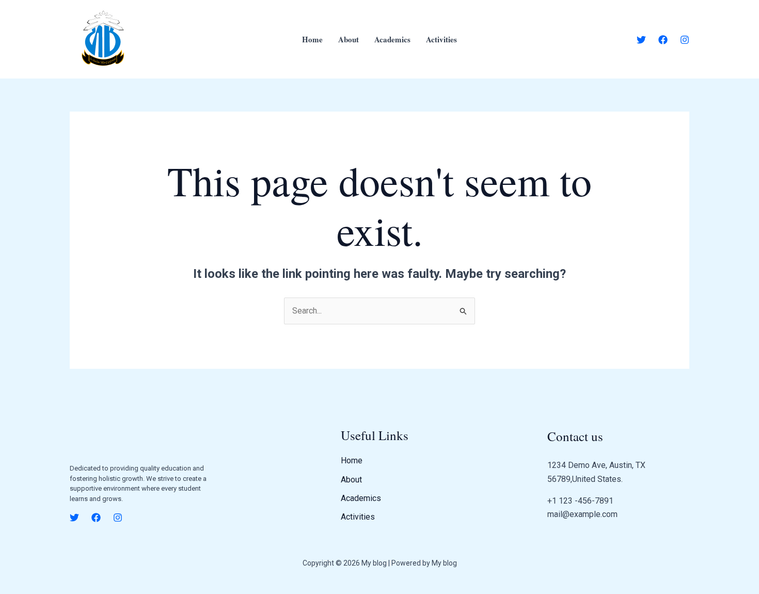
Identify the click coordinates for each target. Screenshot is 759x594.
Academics (392, 39)
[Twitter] (641, 39)
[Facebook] (663, 39)
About (348, 39)
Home (312, 39)
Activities (441, 39)
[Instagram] (684, 39)
